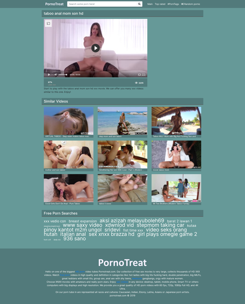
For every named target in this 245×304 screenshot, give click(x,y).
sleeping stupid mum (52, 226)
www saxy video (82, 225)
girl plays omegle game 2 (167, 234)
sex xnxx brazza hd (111, 234)
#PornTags (173, 4)
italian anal (73, 234)
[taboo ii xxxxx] (122, 188)
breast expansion (83, 221)
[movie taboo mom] (176, 155)
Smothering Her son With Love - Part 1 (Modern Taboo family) (127, 170)
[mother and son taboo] (68, 155)
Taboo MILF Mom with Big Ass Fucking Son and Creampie (179, 136)
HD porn (80, 271)
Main (150, 4)
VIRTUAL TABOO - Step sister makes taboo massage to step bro (74, 136)
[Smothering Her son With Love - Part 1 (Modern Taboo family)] (122, 155)
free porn (65, 275)
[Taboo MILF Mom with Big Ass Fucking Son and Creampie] (176, 121)
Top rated (160, 4)
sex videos (122, 281)
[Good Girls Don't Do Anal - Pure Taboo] (68, 188)
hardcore (137, 278)
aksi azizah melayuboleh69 (132, 220)
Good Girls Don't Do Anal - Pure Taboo (62, 203)
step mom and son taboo (110, 136)
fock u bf (47, 240)
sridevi (112, 229)
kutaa (191, 225)
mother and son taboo (55, 170)
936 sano (74, 238)
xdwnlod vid (119, 225)
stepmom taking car (160, 225)
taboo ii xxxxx (105, 203)
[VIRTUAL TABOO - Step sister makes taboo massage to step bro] (68, 121)
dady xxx (57, 240)
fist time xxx (133, 230)
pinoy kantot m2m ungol (73, 229)
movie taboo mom (161, 170)
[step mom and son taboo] (122, 121)
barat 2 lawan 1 (179, 221)
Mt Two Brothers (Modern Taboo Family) (171, 203)
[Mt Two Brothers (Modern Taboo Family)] (176, 188)
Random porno (191, 4)
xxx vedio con (55, 221)
